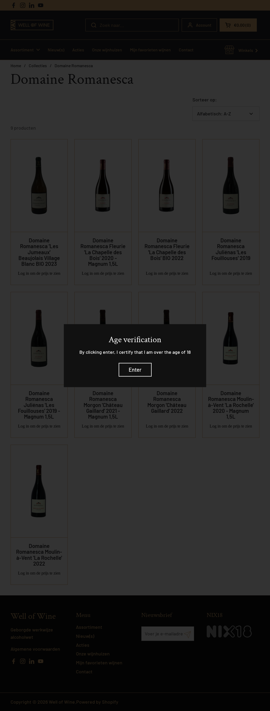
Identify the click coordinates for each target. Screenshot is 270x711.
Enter (135, 369)
